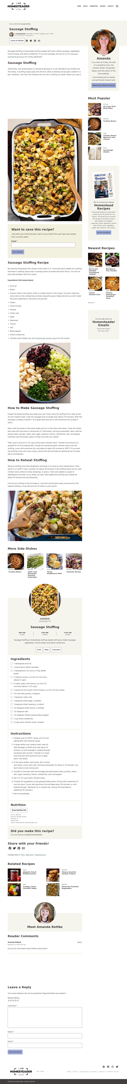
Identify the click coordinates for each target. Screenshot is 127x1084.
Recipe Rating (13, 998)
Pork (15, 35)
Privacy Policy (113, 1071)
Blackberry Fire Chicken (111, 270)
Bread (49, 569)
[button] (41, 619)
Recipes (102, 6)
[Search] (117, 6)
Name (11, 1032)
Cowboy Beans (14, 572)
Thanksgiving (29, 35)
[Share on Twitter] (31, 41)
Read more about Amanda (104, 85)
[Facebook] (108, 1066)
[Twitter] (117, 1066)
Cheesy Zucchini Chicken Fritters (69, 873)
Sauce (25, 869)
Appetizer (64, 869)
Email (14, 241)
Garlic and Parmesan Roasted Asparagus (32, 574)
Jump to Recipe (17, 40)
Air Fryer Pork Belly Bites (109, 107)
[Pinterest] (103, 1066)
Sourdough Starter (108, 151)
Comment (56, 650)
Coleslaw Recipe (73, 572)
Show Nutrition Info (19, 810)
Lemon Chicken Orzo (94, 293)
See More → (91, 302)
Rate (47, 650)
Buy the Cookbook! (103, 232)
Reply (79, 942)
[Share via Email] (39, 41)
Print (39, 650)
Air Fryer (105, 104)
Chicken (108, 266)
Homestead (94, 6)
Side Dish (16, 24)
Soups (108, 290)
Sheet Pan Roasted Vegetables (70, 887)
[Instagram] (112, 1066)
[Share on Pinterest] (35, 41)
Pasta (24, 884)
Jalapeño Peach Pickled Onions (29, 873)
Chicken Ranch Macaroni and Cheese (109, 137)
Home (79, 6)
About (85, 6)
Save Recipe (18, 252)
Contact (111, 6)
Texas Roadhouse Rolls (54, 572)
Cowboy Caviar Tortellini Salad (29, 887)
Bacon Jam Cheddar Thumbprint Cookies (94, 271)
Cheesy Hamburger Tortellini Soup (111, 295)
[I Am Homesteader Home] (18, 6)
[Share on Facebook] (27, 41)
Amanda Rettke (20, 33)
